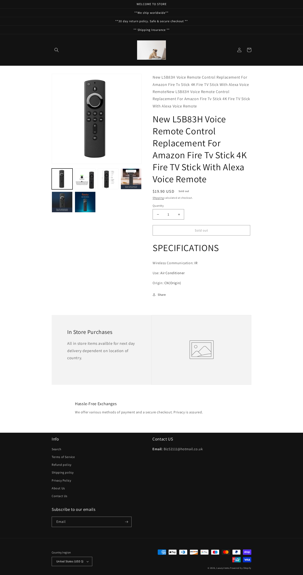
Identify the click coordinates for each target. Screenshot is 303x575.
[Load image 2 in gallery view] (85, 179)
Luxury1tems (223, 568)
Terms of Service (63, 457)
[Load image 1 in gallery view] (62, 179)
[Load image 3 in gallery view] (108, 179)
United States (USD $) (69, 561)
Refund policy (61, 465)
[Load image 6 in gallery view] (85, 202)
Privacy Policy (61, 480)
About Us (58, 488)
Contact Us (59, 496)
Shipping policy (63, 472)
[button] (56, 50)
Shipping (158, 197)
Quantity (158, 206)
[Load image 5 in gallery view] (62, 202)
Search (56, 449)
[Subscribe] (126, 522)
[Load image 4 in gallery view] (131, 179)
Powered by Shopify (240, 568)
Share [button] (162, 295)
